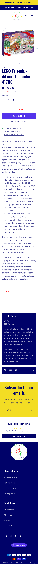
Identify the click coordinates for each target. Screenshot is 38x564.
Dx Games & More (15, 563)
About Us (8, 515)
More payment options (19, 122)
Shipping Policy (10, 477)
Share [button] (6, 291)
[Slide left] (14, 63)
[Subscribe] (31, 410)
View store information (14, 134)
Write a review (19, 436)
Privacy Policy (10, 494)
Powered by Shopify (28, 563)
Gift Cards (8, 526)
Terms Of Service (11, 488)
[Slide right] (24, 63)
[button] (5, 16)
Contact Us (9, 510)
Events (7, 520)
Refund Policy (10, 483)
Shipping (5, 91)
